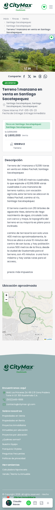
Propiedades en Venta (13, 415)
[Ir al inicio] (18, 368)
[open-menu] (51, 7)
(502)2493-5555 (12, 400)
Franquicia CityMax (12, 448)
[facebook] (24, 76)
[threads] (40, 76)
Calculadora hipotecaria (14, 469)
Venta (25, 18)
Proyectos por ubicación (14, 434)
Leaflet (49, 339)
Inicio (6, 18)
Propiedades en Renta (13, 420)
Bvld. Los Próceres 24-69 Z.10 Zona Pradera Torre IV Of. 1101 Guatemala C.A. (26, 394)
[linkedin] (35, 76)
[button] (6, 295)
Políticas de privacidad (13, 458)
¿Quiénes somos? (11, 439)
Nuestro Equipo (10, 444)
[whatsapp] (45, 76)
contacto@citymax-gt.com (18, 404)
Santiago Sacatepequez (18, 22)
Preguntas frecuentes (13, 453)
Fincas (15, 18)
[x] (29, 76)
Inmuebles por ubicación (15, 430)
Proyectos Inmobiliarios (14, 425)
